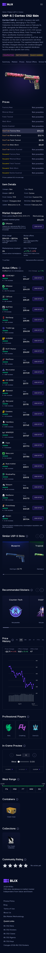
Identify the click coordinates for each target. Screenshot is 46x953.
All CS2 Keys (9, 941)
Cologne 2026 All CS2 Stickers (16, 945)
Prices (21, 62)
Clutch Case (11, 817)
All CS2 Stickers (10, 930)
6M (30, 640)
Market (14, 62)
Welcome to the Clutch (15, 205)
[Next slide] (42, 536)
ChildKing (22, 736)
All (43, 640)
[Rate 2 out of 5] (10, 865)
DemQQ (35, 736)
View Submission (37, 201)
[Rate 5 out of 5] (25, 865)
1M (21, 640)
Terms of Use (9, 909)
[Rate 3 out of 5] (15, 865)
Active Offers (31, 62)
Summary (6, 62)
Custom (35, 769)
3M (25, 640)
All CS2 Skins (9, 926)
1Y (33, 640)
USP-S (15, 12)
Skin (11, 189)
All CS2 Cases (9, 934)
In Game (8, 769)
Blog (5, 905)
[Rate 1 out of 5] (5, 865)
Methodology (38, 216)
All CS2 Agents (10, 938)
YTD (38, 640)
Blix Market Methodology (14, 916)
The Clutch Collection (11, 847)
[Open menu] (41, 4)
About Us (7, 913)
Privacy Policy (9, 901)
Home (4, 12)
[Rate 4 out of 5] (20, 865)
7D (17, 640)
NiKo (8, 736)
